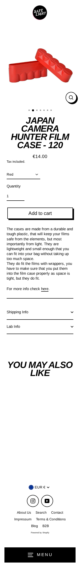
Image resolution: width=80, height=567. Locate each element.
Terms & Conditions (51, 519)
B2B (45, 526)
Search (41, 512)
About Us (24, 512)
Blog (34, 526)
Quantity (14, 186)
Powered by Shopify (40, 533)
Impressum (23, 519)
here (44, 289)
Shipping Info (17, 312)
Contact (57, 512)
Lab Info (13, 326)
